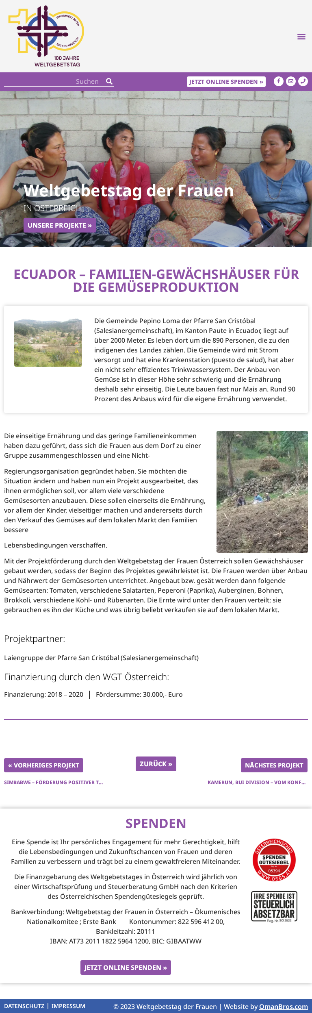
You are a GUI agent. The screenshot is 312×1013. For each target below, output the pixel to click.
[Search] (109, 81)
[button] (301, 36)
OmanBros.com (283, 1006)
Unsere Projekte (57, 225)
